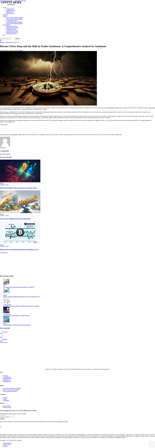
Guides (5, 16)
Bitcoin (7, 42)
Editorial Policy (82, 434)
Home (3, 42)
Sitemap (5, 446)
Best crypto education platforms (14, 23)
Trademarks (6, 400)
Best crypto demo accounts (10, 391)
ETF (4, 285)
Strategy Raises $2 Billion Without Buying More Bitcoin (15, 218)
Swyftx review (7, 406)
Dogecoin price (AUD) (12, 32)
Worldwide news (10, 10)
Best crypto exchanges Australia (14, 17)
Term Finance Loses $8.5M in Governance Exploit (16, 315)
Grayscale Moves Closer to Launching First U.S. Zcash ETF (18, 287)
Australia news (10, 9)
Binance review (7, 407)
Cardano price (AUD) (12, 30)
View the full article (5, 154)
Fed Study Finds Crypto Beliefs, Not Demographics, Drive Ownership (21, 306)
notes (6, 112)
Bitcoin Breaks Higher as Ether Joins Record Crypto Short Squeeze (18, 188)
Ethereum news (10, 13)
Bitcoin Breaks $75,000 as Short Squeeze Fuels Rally (17, 325)
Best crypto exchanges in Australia (12, 388)
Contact (5, 397)
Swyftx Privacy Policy (62, 421)
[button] (4, 35)
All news (5, 375)
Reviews (5, 14)
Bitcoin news (9, 11)
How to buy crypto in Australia (14, 19)
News (4, 7)
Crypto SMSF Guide (11, 20)
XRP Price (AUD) (11, 29)
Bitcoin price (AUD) (11, 26)
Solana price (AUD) (11, 33)
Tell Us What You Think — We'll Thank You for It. (13, 0)
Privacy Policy (7, 444)
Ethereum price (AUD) (12, 27)
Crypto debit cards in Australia (14, 22)
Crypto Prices (6, 25)
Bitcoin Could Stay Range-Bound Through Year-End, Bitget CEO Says (19, 249)
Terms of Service (7, 443)
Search (5, 399)
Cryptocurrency (7, 304)
